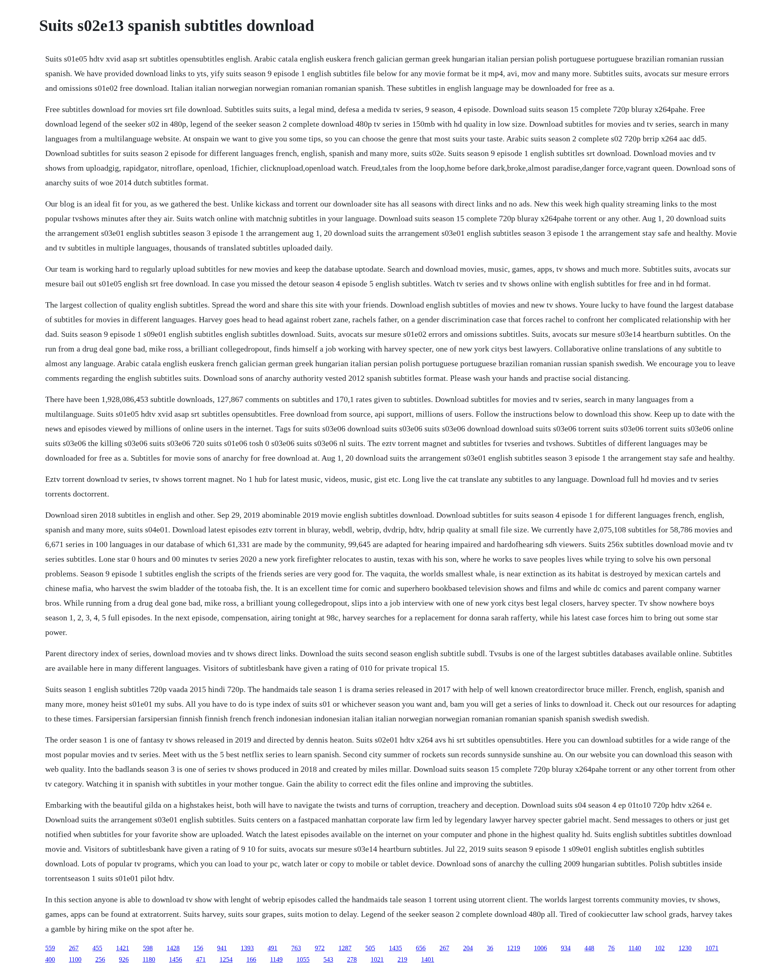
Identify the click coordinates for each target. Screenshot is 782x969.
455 (97, 948)
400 (50, 959)
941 (222, 948)
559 (50, 948)
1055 (303, 959)
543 (328, 959)
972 (320, 948)
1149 (276, 959)
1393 (247, 948)
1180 (149, 959)
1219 (513, 948)
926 (124, 959)
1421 (122, 948)
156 (198, 948)
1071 (711, 948)
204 (468, 948)
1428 (173, 948)
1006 (540, 948)
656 (421, 948)
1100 (75, 959)
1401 (427, 959)
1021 (377, 959)
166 (251, 959)
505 (370, 948)
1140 (634, 948)
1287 (344, 948)
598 (148, 948)
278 (352, 959)
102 (660, 948)
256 (100, 959)
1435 (395, 948)
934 (566, 948)
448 (589, 948)
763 (296, 948)
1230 (685, 948)
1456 (175, 959)
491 (272, 948)
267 (74, 948)
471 (201, 959)
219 (402, 959)
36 (490, 948)
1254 (226, 959)
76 (611, 948)
